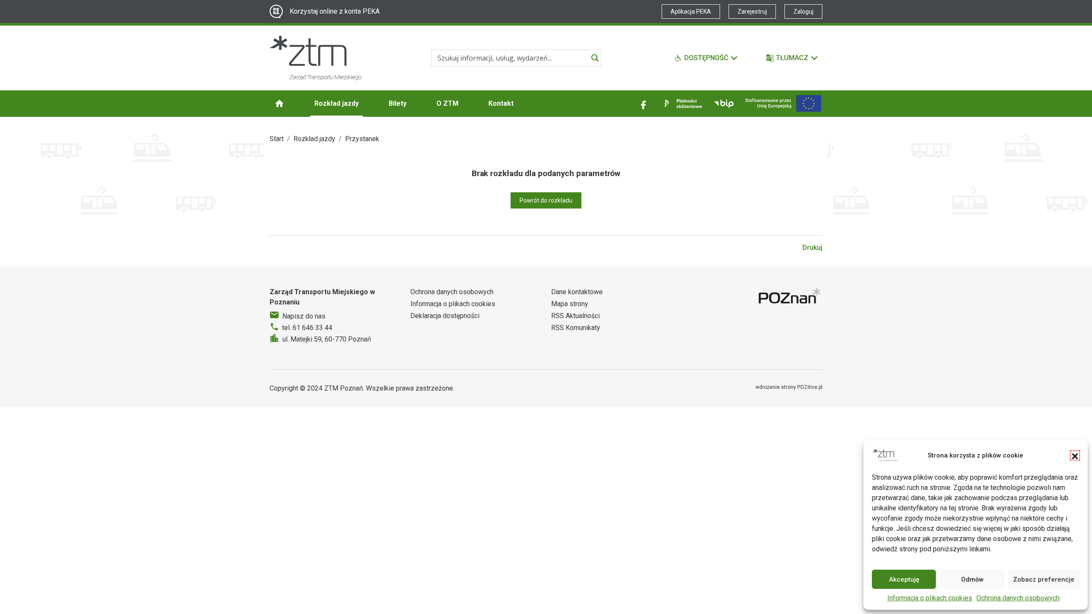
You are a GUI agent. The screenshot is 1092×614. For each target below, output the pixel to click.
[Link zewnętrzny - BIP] (724, 103)
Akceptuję (904, 579)
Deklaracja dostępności (444, 316)
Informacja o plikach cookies (929, 598)
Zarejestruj (752, 11)
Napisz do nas (303, 316)
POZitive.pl (809, 387)
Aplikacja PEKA (691, 11)
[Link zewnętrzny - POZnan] (790, 297)
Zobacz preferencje (1044, 579)
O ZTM (447, 103)
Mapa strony (569, 304)
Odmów (972, 579)
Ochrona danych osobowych (1018, 598)
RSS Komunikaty (575, 328)
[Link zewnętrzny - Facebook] (643, 103)
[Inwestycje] (783, 103)
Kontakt (501, 103)
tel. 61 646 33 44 (307, 328)
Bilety (398, 103)
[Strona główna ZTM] (315, 58)
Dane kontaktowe (577, 292)
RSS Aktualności (575, 316)
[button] (1075, 455)
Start (277, 139)
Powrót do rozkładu (546, 200)
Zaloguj (803, 11)
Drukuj (812, 247)
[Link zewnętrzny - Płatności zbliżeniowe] (681, 103)
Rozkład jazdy (336, 103)
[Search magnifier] (595, 58)
